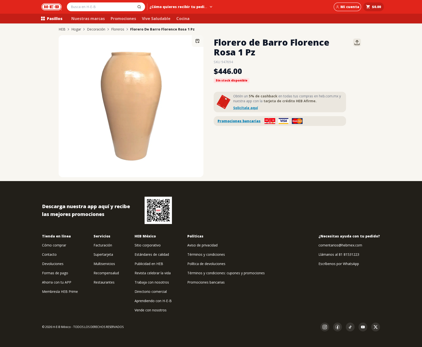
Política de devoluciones (206, 263)
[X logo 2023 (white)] (375, 327)
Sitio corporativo (148, 245)
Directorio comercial (151, 291)
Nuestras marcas (88, 18)
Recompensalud (106, 273)
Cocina (183, 18)
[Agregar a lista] (197, 41)
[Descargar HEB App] (158, 210)
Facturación (103, 245)
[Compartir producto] (357, 42)
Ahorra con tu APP (56, 282)
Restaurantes (104, 282)
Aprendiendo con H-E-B (153, 300)
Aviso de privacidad (202, 245)
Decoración (96, 29)
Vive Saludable (156, 18)
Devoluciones (52, 263)
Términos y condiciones (206, 254)
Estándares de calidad (152, 254)
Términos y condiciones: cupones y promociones (226, 273)
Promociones (123, 18)
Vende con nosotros (151, 310)
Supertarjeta (103, 254)
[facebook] (337, 327)
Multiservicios (104, 263)
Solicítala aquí (245, 107)
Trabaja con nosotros (152, 282)
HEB (62, 29)
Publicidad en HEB (149, 263)
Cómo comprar (54, 245)
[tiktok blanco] (350, 327)
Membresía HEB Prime (60, 291)
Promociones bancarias (239, 121)
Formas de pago (55, 273)
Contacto (49, 254)
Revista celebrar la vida (153, 273)
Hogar (76, 29)
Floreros (117, 29)
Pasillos (55, 18)
